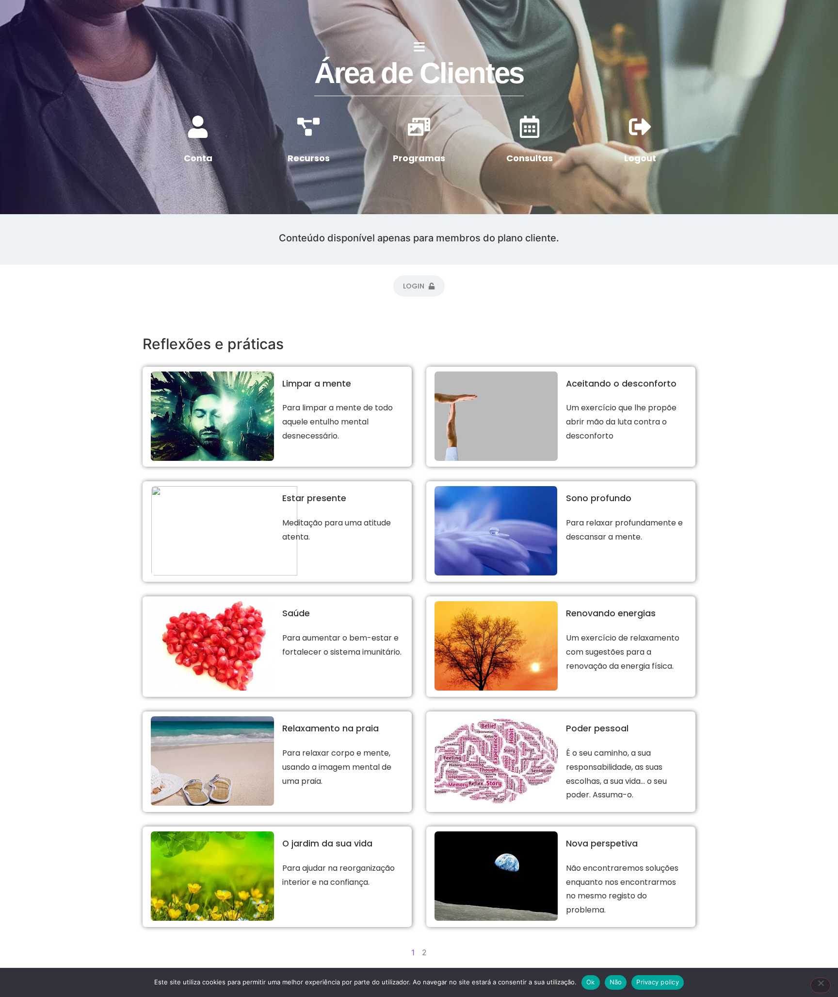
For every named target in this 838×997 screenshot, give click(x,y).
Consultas (529, 158)
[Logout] (640, 127)
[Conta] (198, 127)
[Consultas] (530, 127)
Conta (198, 158)
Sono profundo (598, 498)
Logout (640, 158)
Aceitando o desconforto (621, 383)
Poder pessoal (597, 728)
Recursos (309, 158)
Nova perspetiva (602, 843)
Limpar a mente (316, 383)
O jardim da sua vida (327, 843)
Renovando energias (611, 613)
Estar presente (314, 498)
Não (616, 982)
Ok (590, 982)
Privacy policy (657, 982)
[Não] (820, 985)
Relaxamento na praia (330, 728)
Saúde (296, 613)
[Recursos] (308, 127)
